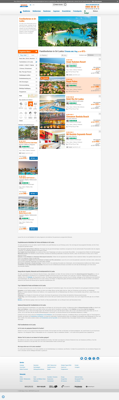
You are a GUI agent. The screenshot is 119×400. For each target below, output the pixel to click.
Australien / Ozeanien (52, 377)
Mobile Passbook (24, 369)
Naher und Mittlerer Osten (40, 379)
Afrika (21, 377)
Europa (62, 377)
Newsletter (36, 365)
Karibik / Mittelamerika (25, 379)
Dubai (21, 381)
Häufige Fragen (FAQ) (66, 365)
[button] (36, 62)
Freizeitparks (77, 11)
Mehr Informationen (97, 1)
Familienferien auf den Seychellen (50, 317)
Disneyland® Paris (79, 379)
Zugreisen (56, 11)
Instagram (77, 367)
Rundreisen (47, 11)
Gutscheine (22, 367)
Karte (65, 55)
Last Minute (77, 381)
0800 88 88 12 (92, 6)
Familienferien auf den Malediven (44, 314)
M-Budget (86, 12)
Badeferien (26, 11)
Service (22, 362)
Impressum (63, 367)
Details (33, 158)
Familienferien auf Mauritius (37, 316)
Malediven (36, 381)
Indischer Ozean (78, 377)
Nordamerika (50, 379)
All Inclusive (64, 381)
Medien (49, 369)
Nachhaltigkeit (37, 367)
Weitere (95, 11)
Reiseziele (22, 374)
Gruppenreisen (64, 369)
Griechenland (50, 381)
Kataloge (22, 365)
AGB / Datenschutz (51, 365)
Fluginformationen (51, 367)
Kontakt (76, 365)
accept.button (117, 1)
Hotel (33, 55)
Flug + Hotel (23, 55)
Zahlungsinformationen (39, 369)
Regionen (44, 55)
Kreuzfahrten (66, 11)
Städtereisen (37, 11)
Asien (35, 377)
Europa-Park (64, 379)
